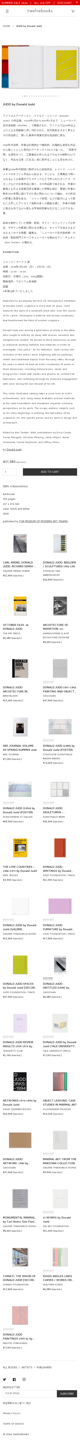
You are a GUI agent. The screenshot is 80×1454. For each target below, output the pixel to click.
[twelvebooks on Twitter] (4, 1380)
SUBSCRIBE (67, 1394)
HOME (6, 26)
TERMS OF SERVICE (13, 1424)
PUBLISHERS (44, 1368)
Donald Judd (14, 450)
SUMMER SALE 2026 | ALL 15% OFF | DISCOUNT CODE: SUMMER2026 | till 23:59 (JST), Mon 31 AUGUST (37, 3)
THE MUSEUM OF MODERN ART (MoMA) (43, 522)
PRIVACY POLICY (12, 1414)
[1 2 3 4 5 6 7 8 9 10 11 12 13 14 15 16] (40, 67)
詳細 (5, 287)
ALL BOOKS (10, 1368)
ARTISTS (27, 1368)
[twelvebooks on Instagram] (24, 1380)
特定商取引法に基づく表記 (17, 1403)
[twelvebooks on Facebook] (14, 1380)
